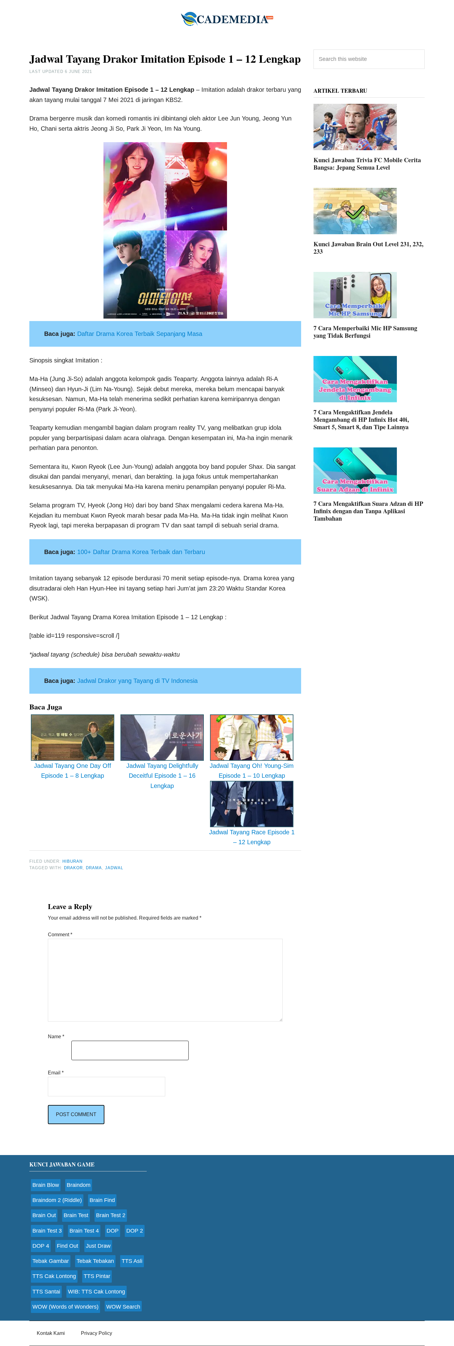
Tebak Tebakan (95, 1261)
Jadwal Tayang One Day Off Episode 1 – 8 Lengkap (72, 770)
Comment (60, 934)
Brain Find (102, 1200)
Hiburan (72, 861)
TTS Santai (46, 1292)
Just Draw (98, 1246)
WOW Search (123, 1307)
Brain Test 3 (47, 1231)
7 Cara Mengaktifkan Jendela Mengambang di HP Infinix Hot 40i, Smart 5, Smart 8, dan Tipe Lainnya (361, 419)
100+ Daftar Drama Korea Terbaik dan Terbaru (141, 551)
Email (56, 1072)
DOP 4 (40, 1246)
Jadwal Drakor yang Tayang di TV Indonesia (137, 680)
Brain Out (44, 1215)
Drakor (73, 868)
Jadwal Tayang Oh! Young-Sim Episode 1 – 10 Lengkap (252, 770)
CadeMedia (227, 18)
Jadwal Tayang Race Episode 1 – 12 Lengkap (252, 837)
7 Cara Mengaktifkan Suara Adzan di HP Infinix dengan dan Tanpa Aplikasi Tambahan (368, 511)
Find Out (67, 1246)
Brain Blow (45, 1185)
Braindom (78, 1185)
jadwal (114, 868)
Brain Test (76, 1215)
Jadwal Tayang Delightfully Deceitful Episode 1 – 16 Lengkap (162, 775)
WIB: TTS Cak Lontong (96, 1292)
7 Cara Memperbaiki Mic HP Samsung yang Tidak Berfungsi (365, 332)
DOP (113, 1231)
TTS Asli (132, 1261)
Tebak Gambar (50, 1261)
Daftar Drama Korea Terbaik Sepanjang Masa (139, 333)
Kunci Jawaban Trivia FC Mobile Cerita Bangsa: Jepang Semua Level (367, 163)
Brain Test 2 (110, 1215)
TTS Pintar (97, 1276)
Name (56, 1036)
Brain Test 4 (84, 1231)
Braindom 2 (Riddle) (57, 1200)
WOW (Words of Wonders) (65, 1307)
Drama (94, 868)
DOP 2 (134, 1231)
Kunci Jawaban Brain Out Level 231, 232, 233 (368, 247)
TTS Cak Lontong (54, 1276)
